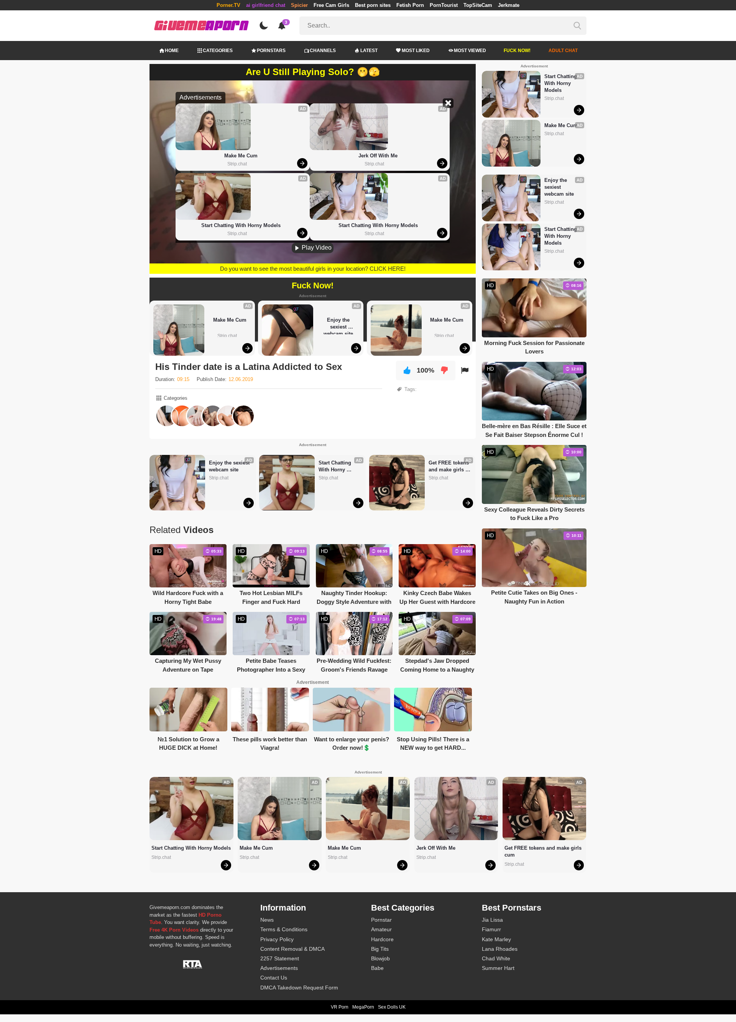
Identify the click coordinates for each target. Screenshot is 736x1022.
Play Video (316, 247)
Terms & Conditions (283, 929)
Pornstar (381, 920)
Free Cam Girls (331, 5)
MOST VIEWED (470, 50)
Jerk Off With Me (378, 156)
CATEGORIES (218, 50)
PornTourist (444, 5)
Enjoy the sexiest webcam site (338, 325)
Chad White (496, 958)
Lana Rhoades (500, 949)
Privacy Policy (277, 939)
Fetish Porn (410, 5)
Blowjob (380, 958)
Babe (377, 968)
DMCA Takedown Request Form (299, 987)
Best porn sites (373, 5)
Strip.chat (237, 164)
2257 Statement (279, 958)
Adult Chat (563, 50)
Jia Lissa (492, 920)
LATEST (369, 50)
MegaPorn (363, 1007)
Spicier (299, 5)
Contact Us (273, 978)
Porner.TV (228, 5)
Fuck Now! (517, 50)
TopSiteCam (477, 5)
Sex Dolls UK (392, 1007)
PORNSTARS (271, 50)
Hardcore (382, 939)
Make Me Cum (241, 156)
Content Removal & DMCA (292, 949)
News (267, 920)
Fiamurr (491, 929)
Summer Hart (498, 968)
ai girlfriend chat (265, 5)
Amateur (381, 929)
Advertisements (279, 968)
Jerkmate (508, 5)
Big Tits (380, 949)
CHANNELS (323, 50)
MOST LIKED (416, 50)
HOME (172, 50)
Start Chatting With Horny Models (241, 225)
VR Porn (339, 1007)
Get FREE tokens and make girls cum (449, 466)
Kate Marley (496, 939)
